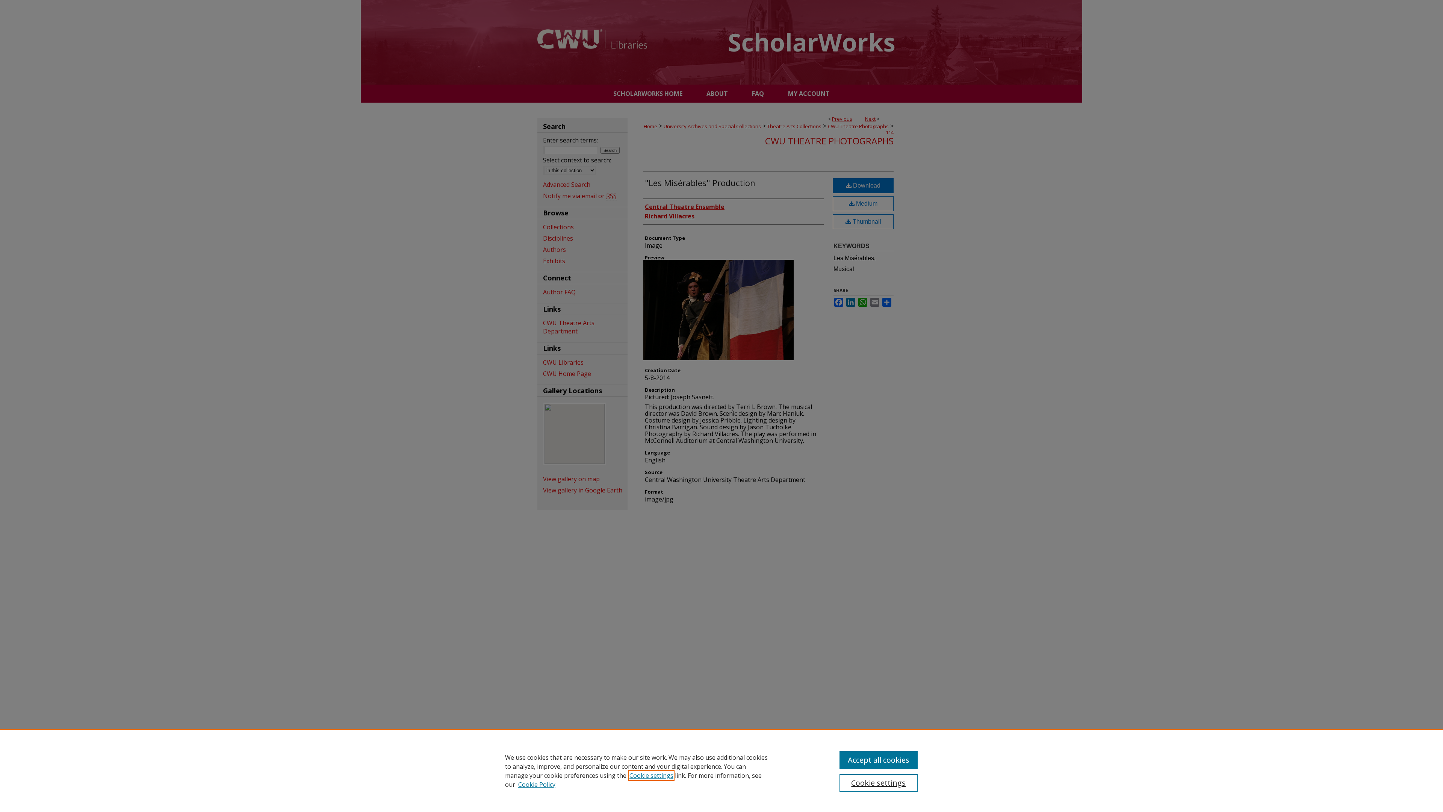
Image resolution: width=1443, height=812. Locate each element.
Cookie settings (651, 775)
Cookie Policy (536, 784)
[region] (721, 770)
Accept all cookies (878, 760)
